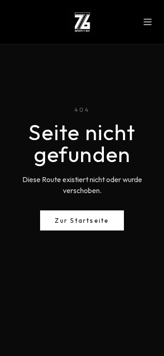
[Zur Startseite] (82, 21)
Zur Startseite (82, 220)
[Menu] (147, 21)
